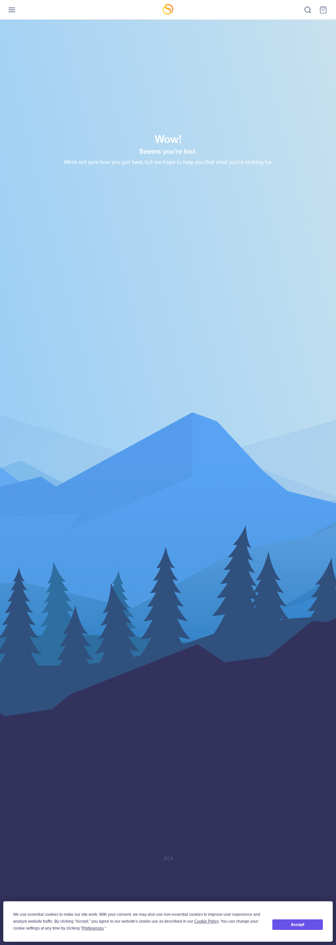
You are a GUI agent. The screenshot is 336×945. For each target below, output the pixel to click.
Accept (297, 924)
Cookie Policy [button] (206, 921)
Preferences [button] (93, 928)
